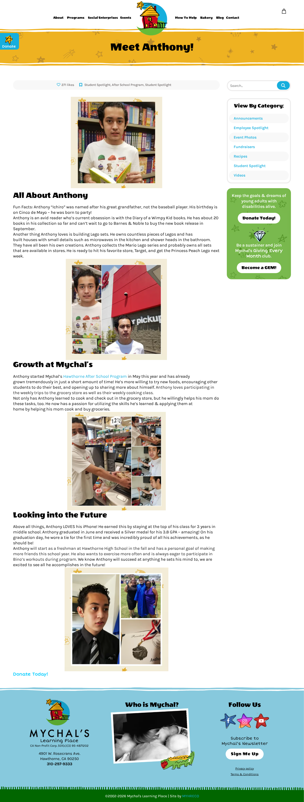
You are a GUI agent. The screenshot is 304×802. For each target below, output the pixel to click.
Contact (232, 18)
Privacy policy (244, 768)
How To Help (186, 18)
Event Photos (245, 137)
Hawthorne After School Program (94, 376)
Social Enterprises (103, 18)
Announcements (248, 118)
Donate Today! (259, 218)
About (58, 18)
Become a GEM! (259, 267)
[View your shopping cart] (283, 11)
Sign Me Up (245, 753)
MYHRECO (190, 796)
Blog (220, 18)
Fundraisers (244, 147)
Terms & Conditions (245, 774)
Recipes (240, 156)
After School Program (128, 85)
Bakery (206, 18)
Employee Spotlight (251, 128)
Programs (75, 18)
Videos (239, 175)
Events (125, 18)
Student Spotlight (250, 165)
